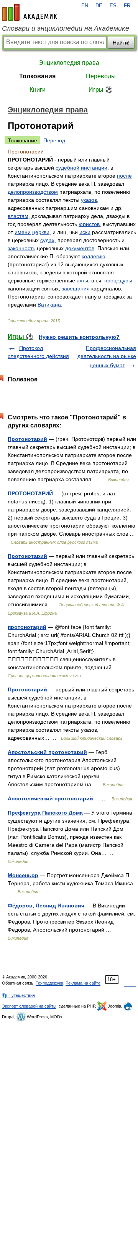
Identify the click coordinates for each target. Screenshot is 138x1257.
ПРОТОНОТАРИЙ (30, 493)
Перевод (54, 140)
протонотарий (27, 627)
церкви (40, 232)
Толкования (37, 76)
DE (98, 5)
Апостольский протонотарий (47, 752)
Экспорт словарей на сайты (29, 1006)
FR (127, 5)
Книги (38, 89)
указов (89, 200)
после (124, 176)
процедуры (118, 280)
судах (47, 240)
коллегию (93, 256)
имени (23, 232)
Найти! (121, 43)
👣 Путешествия (18, 995)
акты (82, 280)
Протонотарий (27, 439)
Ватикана (49, 305)
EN (84, 5)
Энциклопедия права (69, 62)
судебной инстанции (81, 168)
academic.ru (29, 12)
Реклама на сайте (83, 983)
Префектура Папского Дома (45, 813)
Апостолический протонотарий (50, 798)
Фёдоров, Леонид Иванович (46, 905)
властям (18, 216)
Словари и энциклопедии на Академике (65, 28)
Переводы (101, 76)
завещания (76, 288)
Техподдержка (49, 983)
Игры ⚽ (101, 89)
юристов (89, 224)
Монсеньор (23, 875)
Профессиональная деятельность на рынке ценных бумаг (106, 356)
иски (84, 232)
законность (21, 248)
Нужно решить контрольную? (79, 337)
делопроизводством (33, 192)
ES (113, 5)
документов (79, 248)
